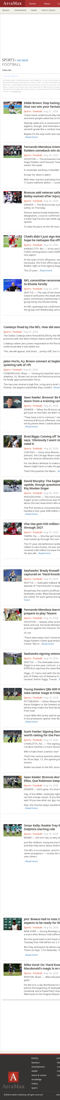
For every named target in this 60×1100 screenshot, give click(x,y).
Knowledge (37, 1079)
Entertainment (20, 10)
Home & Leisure (48, 10)
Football (37, 111)
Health (34, 10)
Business (6, 10)
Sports (27, 111)
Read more (32, 137)
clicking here (17, 91)
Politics (35, 1083)
